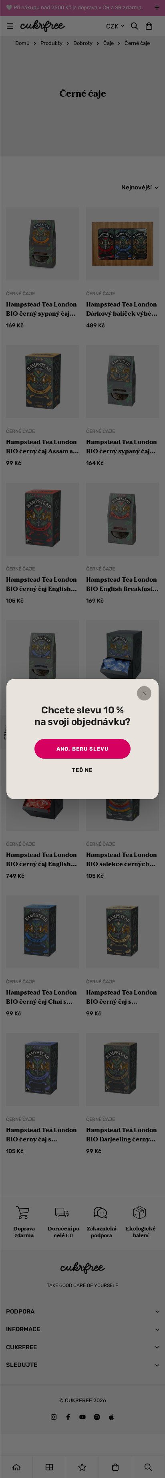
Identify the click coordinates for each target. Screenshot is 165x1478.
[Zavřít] (144, 693)
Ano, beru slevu (82, 749)
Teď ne (82, 770)
